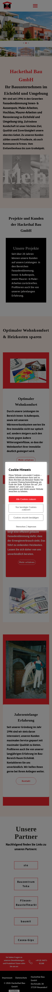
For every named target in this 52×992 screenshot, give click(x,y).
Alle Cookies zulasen (26, 499)
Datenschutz (21, 526)
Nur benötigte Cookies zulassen (26, 508)
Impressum (32, 526)
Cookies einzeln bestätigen (26, 517)
